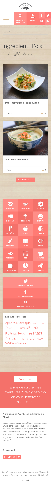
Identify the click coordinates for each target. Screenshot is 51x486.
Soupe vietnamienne (17, 159)
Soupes (32, 339)
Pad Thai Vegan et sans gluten (22, 102)
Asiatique (24, 323)
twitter (9, 457)
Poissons (12, 338)
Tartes (14, 343)
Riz (27, 339)
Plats (37, 333)
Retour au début (25, 180)
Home (5, 32)
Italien (15, 334)
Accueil (25, 480)
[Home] (25, 6)
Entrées (34, 327)
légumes (25, 333)
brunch (33, 323)
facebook (5, 457)
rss (14, 457)
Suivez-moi (25, 379)
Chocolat (40, 323)
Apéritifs (11, 323)
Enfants (23, 328)
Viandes (21, 343)
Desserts (11, 328)
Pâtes (23, 339)
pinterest (18, 457)
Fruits (9, 333)
